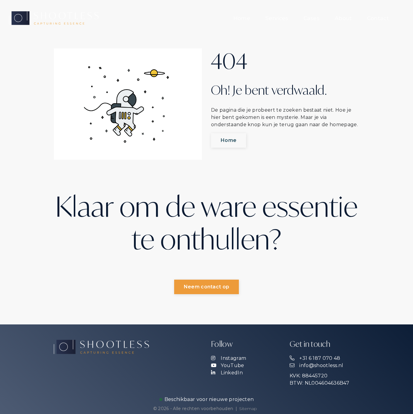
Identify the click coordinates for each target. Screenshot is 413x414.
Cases (312, 18)
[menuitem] (241, 18)
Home (241, 18)
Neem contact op (206, 287)
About (343, 18)
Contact (378, 18)
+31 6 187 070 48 (319, 358)
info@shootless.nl (320, 365)
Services (276, 18)
